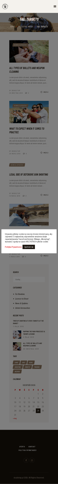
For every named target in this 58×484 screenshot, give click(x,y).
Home (12, 26)
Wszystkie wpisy (25, 26)
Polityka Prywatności (13, 247)
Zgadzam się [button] (28, 247)
